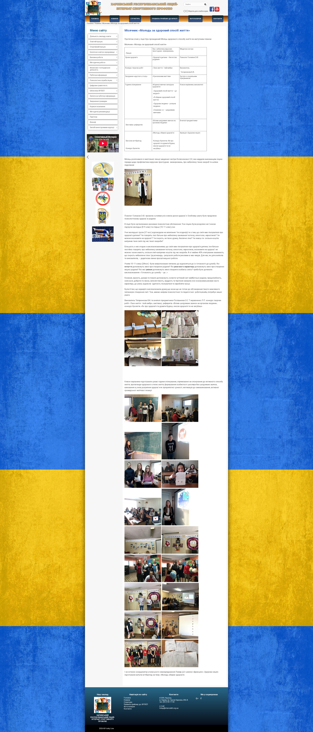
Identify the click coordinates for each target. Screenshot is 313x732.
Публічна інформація (98, 75)
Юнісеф (93, 122)
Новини (114, 19)
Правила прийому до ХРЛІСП (164, 19)
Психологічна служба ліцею (101, 80)
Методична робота (97, 62)
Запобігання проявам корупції (102, 127)
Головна (95, 19)
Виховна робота (96, 57)
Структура (135, 19)
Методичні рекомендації (100, 112)
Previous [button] (88, 157)
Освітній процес (96, 42)
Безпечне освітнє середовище (102, 52)
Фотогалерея (195, 19)
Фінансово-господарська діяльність (100, 69)
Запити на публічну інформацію (102, 96)
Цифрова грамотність (98, 85)
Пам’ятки (93, 117)
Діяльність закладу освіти (100, 36)
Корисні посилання (97, 106)
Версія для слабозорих (198, 11)
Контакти (217, 19)
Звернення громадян (98, 101)
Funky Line (109, 728)
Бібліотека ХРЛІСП (97, 91)
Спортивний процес (98, 47)
